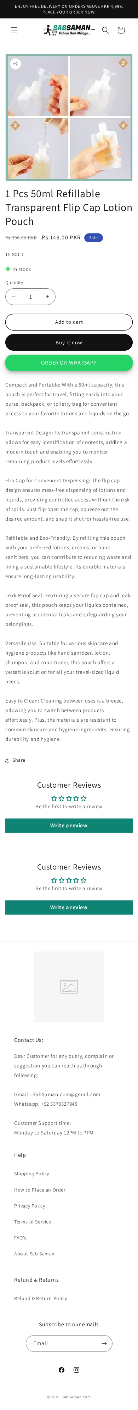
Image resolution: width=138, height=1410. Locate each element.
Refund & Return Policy (40, 1298)
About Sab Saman (34, 1253)
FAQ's (20, 1237)
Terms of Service (32, 1222)
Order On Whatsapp (69, 362)
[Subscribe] (104, 1343)
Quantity (14, 282)
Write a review (68, 825)
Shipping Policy (31, 1173)
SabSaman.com (76, 1396)
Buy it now (69, 342)
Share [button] (18, 760)
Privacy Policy (29, 1206)
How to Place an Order (40, 1190)
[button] (14, 30)
